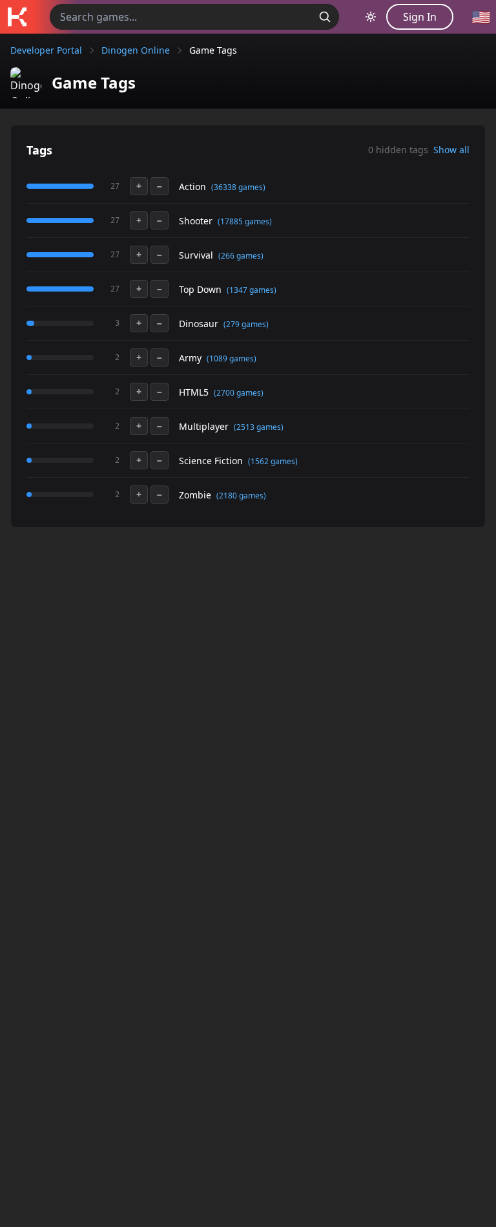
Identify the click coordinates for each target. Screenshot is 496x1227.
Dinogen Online (135, 50)
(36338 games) (238, 187)
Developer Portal (46, 50)
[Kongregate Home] (17, 17)
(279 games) (246, 324)
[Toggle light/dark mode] (370, 16)
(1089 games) (231, 358)
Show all (451, 150)
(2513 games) (259, 426)
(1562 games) (273, 461)
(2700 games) (239, 392)
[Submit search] (325, 16)
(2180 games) (241, 495)
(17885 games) (245, 221)
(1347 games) (251, 289)
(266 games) (241, 255)
